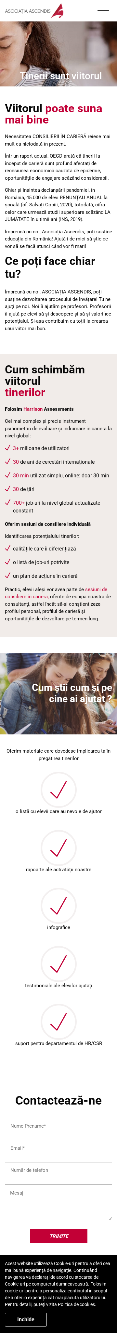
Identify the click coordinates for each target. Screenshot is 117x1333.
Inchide (25, 1319)
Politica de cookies (76, 1304)
